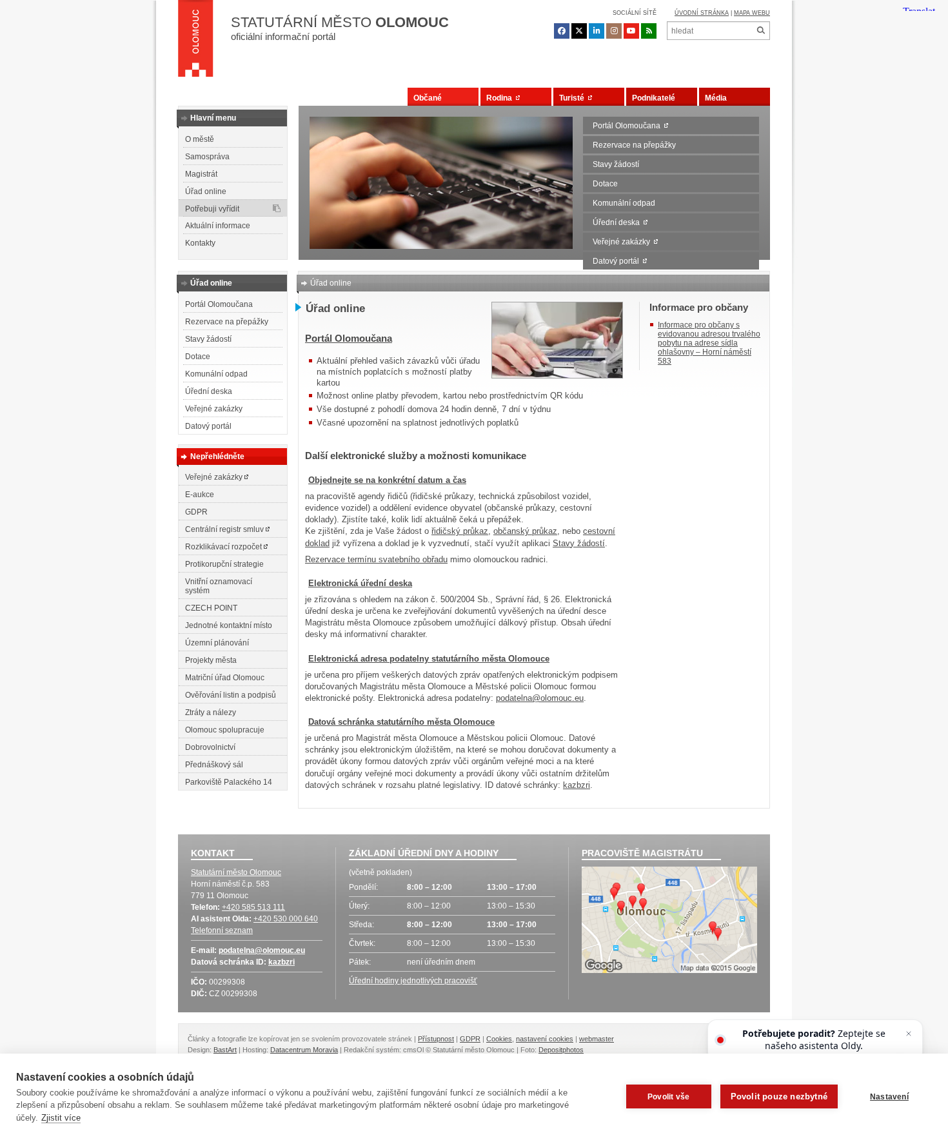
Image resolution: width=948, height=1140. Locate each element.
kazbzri (576, 785)
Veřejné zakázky (623, 241)
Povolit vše (668, 1096)
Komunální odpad (624, 203)
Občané (427, 98)
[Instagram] (614, 31)
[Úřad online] (557, 375)
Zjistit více (61, 1118)
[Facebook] (561, 31)
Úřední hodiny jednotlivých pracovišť (413, 980)
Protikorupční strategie (224, 564)
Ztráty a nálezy (210, 712)
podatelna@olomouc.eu (540, 698)
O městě (199, 139)
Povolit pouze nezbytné (779, 1096)
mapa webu (752, 13)
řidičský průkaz (459, 531)
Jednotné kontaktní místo (228, 625)
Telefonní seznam (222, 930)
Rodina (501, 98)
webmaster (596, 1039)
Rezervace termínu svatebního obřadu (376, 559)
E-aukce (199, 494)
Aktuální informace (217, 225)
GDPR (196, 511)
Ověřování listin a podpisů (230, 695)
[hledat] (760, 30)
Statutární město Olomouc (236, 872)
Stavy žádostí (616, 164)
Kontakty (200, 243)
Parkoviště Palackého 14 (228, 782)
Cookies (499, 1039)
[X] (579, 31)
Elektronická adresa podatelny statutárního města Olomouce (428, 658)
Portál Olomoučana (628, 125)
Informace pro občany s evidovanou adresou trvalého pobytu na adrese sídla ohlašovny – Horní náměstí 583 (709, 343)
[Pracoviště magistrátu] (669, 921)
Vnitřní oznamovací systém (218, 586)
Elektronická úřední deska (360, 583)
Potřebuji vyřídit (212, 208)
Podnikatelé (653, 98)
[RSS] (649, 31)
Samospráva (207, 156)
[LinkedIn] (596, 31)
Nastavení (889, 1096)
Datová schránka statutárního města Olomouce (401, 722)
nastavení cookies (544, 1039)
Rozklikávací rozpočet (224, 546)
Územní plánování (217, 642)
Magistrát (201, 174)
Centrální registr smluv (225, 529)
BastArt (225, 1050)
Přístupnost (436, 1039)
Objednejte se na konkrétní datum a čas (387, 480)
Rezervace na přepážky (634, 145)
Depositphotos (561, 1050)
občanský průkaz (525, 531)
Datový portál (618, 261)
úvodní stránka (702, 13)
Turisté (573, 98)
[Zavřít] (908, 1033)
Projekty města (211, 660)
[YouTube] (631, 31)
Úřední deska (618, 222)
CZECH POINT (211, 608)
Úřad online (205, 191)
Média (716, 98)
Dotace (605, 183)
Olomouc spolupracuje (224, 729)
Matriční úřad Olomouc (224, 677)
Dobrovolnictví (210, 747)
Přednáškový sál (214, 764)
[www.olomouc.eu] (196, 42)
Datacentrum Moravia (304, 1050)
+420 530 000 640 (285, 918)
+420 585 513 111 (253, 907)
